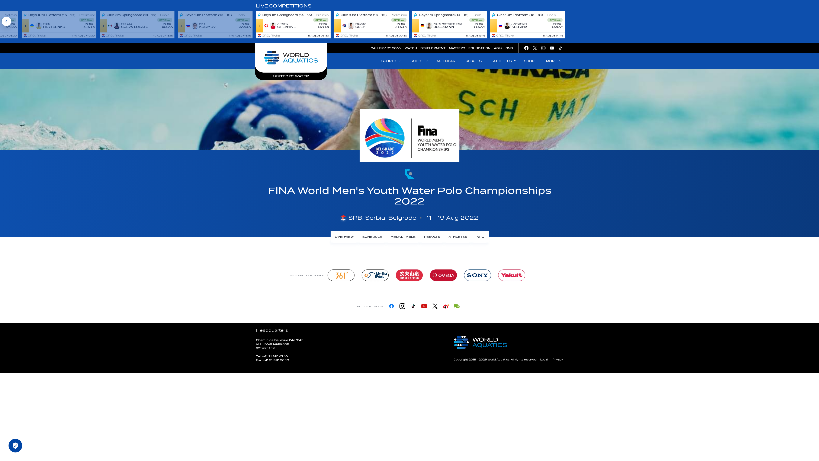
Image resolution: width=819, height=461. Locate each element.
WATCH (411, 48)
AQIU (498, 48)
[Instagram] (402, 306)
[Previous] (6, 21)
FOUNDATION (479, 48)
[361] (341, 275)
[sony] (477, 275)
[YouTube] (424, 306)
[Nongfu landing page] (409, 275)
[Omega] (443, 275)
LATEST (416, 61)
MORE (551, 61)
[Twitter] (435, 306)
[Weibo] (445, 306)
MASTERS (457, 48)
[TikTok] (413, 306)
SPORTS (388, 61)
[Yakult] (512, 275)
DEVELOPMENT (433, 48)
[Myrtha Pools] (375, 275)
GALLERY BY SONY (386, 48)
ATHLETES (502, 61)
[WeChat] (456, 306)
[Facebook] (391, 306)
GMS (509, 48)
